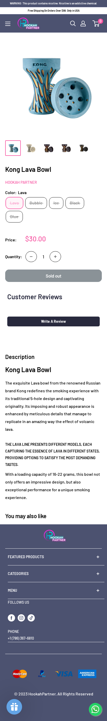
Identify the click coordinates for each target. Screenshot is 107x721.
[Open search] (73, 23)
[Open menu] (7, 24)
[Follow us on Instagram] (21, 618)
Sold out (53, 275)
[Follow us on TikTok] (31, 618)
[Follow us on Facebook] (11, 618)
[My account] (83, 23)
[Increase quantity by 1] (55, 256)
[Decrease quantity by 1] (31, 256)
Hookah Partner (21, 182)
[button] (53, 321)
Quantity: (13, 256)
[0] (96, 23)
